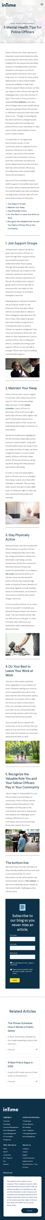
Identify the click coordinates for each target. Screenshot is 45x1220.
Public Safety (28, 23)
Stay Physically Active (17, 211)
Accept (29, 1210)
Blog (13, 23)
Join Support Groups (17, 204)
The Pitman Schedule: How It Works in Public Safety (21, 1027)
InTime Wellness (19, 102)
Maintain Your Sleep (16, 208)
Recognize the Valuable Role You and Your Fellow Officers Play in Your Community (23, 225)
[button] (41, 4)
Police (19, 23)
